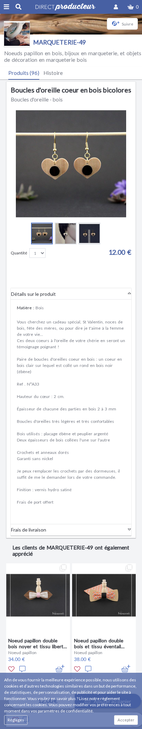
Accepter (126, 720)
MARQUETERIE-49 (59, 42)
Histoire (53, 73)
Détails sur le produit (33, 294)
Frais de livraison (28, 530)
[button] (133, 6)
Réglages (16, 720)
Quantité (19, 252)
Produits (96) (23, 73)
